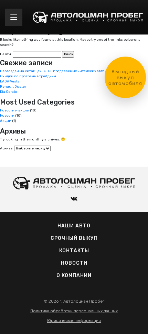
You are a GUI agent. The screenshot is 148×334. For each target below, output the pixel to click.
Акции (5, 121)
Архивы (6, 148)
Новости (7, 116)
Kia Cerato (8, 92)
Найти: (6, 54)
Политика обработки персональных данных (74, 310)
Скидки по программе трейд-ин (28, 76)
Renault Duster (13, 87)
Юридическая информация (74, 320)
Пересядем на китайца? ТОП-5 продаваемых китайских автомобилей (60, 71)
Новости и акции (14, 110)
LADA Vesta (10, 81)
